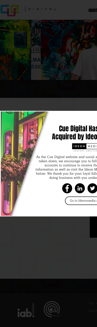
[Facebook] (67, 188)
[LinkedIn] (80, 188)
